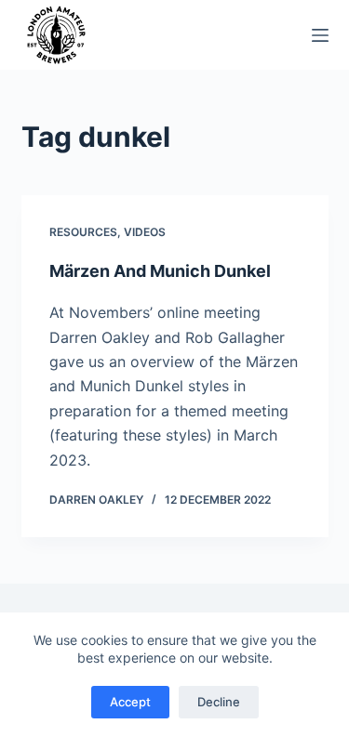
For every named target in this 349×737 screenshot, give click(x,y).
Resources (83, 232)
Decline (218, 701)
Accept (130, 701)
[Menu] (320, 35)
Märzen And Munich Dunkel (160, 271)
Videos (145, 232)
